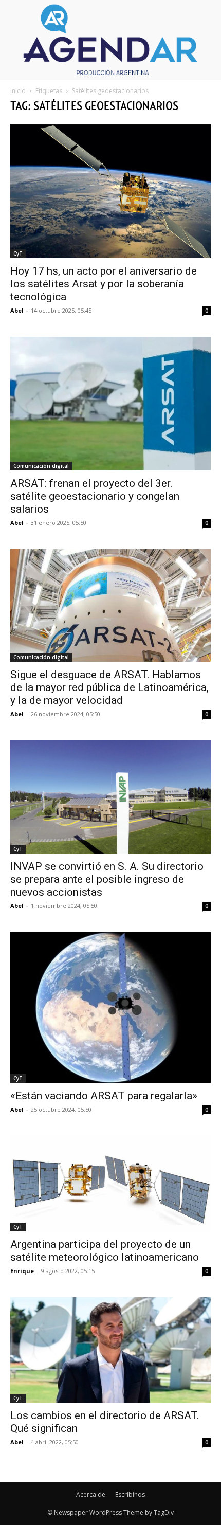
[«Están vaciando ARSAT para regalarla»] (110, 1007)
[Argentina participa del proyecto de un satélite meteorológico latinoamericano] (110, 1183)
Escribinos (130, 1494)
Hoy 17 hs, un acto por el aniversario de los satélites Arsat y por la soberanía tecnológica (103, 284)
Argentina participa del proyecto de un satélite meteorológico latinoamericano (104, 1250)
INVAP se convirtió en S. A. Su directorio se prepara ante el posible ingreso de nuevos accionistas (107, 879)
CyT (18, 253)
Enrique (22, 1271)
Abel (17, 310)
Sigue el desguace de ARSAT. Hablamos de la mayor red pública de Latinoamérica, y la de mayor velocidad (109, 687)
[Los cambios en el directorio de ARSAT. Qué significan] (110, 1350)
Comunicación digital (41, 465)
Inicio (18, 90)
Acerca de (90, 1494)
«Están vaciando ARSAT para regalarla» (103, 1096)
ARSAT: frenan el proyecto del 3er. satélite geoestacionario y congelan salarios (94, 496)
